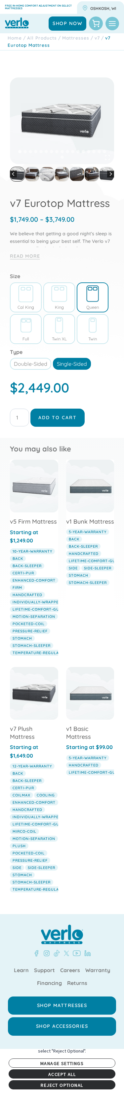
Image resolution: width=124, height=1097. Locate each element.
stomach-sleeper (32, 645)
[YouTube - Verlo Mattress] (75, 953)
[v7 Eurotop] (62, 120)
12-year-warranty (32, 766)
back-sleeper (27, 565)
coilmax (21, 795)
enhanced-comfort (34, 580)
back (18, 558)
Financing (49, 983)
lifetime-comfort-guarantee (45, 609)
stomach (22, 638)
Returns (77, 983)
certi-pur (23, 573)
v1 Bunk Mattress (90, 521)
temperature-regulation (40, 652)
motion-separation (34, 616)
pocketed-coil (29, 623)
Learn (21, 970)
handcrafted (27, 594)
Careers (70, 970)
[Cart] (96, 23)
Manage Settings (62, 1063)
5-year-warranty (87, 532)
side (73, 568)
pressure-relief (30, 631)
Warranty (97, 970)
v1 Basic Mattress (78, 732)
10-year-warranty (32, 551)
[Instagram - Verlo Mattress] (45, 953)
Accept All (62, 1074)
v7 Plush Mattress (22, 732)
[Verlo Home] (62, 934)
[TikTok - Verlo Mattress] (55, 953)
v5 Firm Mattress (33, 521)
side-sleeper (97, 568)
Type (16, 352)
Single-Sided (72, 364)
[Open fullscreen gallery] (107, 157)
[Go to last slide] (13, 174)
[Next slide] (110, 174)
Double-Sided (30, 364)
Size (15, 276)
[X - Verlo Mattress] (65, 953)
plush (19, 846)
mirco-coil (24, 831)
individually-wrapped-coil (42, 602)
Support (44, 970)
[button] (17, 174)
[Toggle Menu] (112, 23)
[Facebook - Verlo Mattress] (36, 953)
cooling (46, 795)
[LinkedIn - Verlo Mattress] (86, 953)
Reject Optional (62, 1085)
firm (17, 587)
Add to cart (57, 417)
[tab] (19, 151)
